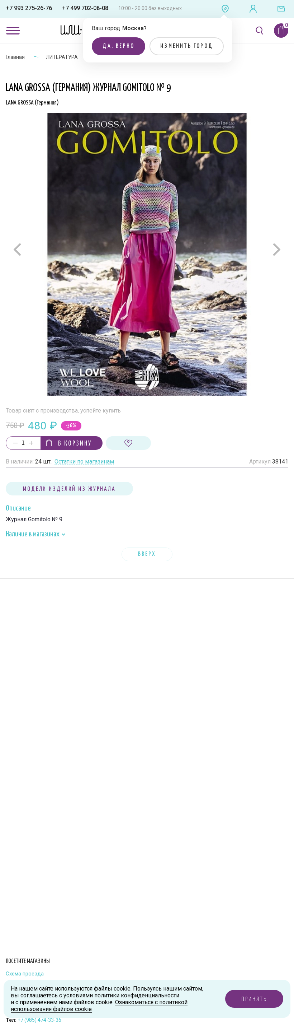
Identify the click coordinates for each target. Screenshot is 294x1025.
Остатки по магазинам (84, 462)
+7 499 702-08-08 (85, 8)
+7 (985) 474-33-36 (39, 1020)
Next (275, 249)
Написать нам (281, 9)
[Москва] (225, 9)
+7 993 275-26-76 (29, 8)
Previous (18, 250)
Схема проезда (25, 974)
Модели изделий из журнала (69, 489)
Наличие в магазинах (33, 534)
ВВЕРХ (147, 554)
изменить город (186, 46)
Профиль (253, 9)
